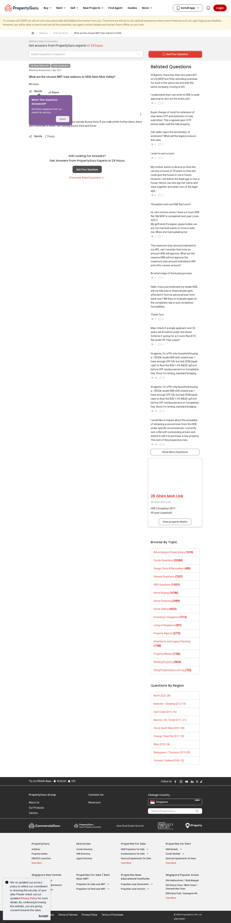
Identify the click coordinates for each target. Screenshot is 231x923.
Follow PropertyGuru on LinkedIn (191, 781)
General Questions (168, 576)
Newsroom (94, 802)
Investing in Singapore (170, 617)
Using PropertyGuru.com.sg (172, 670)
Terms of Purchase (112, 914)
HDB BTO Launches (41, 858)
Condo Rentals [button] (173, 854)
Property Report (166, 825)
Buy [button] (46, 8)
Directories (83, 844)
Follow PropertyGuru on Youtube (186, 781)
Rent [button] (59, 8)
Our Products (36, 807)
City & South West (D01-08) (169, 728)
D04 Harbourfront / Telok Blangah (182, 880)
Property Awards (87, 825)
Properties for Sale (133, 844)
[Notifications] (208, 8)
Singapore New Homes (46, 875)
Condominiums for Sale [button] (133, 854)
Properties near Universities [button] (135, 884)
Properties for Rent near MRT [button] (91, 889)
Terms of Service (68, 914)
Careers (33, 812)
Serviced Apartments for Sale (136, 858)
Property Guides (40, 854)
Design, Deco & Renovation (172, 568)
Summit (130, 825)
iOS (73, 781)
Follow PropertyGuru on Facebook (175, 781)
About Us (34, 802)
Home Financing (167, 600)
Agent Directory (84, 858)
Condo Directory (84, 849)
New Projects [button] (91, 8)
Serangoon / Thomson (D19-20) (172, 752)
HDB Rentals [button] (172, 849)
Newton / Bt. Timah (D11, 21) (170, 720)
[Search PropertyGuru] (197, 811)
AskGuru (36, 849)
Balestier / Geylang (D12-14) (170, 703)
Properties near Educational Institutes (135, 876)
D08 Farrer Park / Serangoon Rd (181, 893)
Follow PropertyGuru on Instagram (180, 781)
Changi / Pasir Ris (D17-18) (169, 736)
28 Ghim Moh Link (40, 66)
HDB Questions (60, 66)
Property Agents (167, 633)
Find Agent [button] (115, 8)
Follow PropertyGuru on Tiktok (200, 781)
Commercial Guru (44, 825)
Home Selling (165, 609)
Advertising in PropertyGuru (173, 552)
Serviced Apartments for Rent (181, 858)
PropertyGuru (40, 844)
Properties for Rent (178, 844)
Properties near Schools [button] (133, 889)
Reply (51, 136)
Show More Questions (175, 452)
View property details (175, 521)
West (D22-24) (162, 744)
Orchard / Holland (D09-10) (169, 760)
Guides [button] (132, 8)
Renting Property (167, 661)
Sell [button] (72, 8)
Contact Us (95, 795)
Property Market (167, 653)
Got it (63, 119)
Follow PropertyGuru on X (196, 781)
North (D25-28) (162, 695)
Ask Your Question (87, 169)
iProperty (194, 825)
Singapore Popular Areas (182, 875)
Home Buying (166, 592)
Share (55, 92)
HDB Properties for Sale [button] (133, 849)
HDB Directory (83, 854)
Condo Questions (168, 560)
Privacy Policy (29, 898)
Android (61, 781)
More (145, 8)
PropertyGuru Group (42, 795)
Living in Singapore (168, 625)
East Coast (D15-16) (165, 711)
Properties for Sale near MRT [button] (91, 884)
